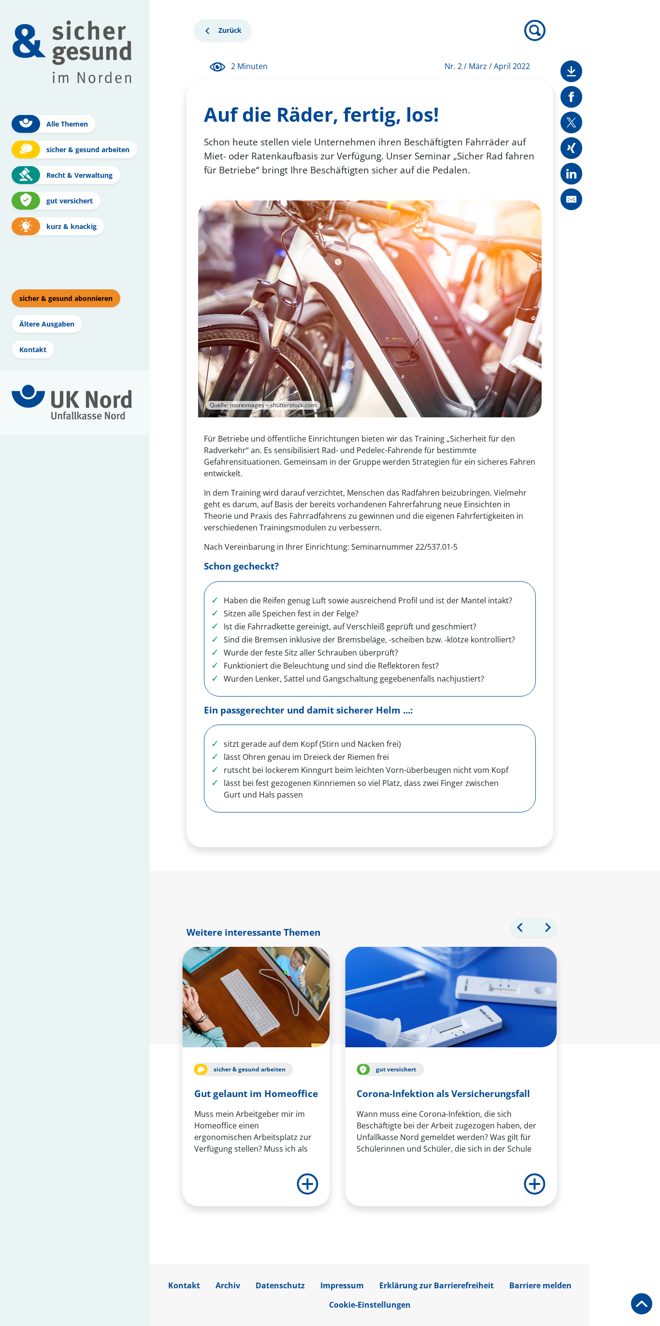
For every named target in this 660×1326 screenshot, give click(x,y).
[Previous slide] (520, 927)
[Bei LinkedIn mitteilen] (571, 174)
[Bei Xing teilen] (571, 148)
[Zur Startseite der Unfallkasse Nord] (72, 402)
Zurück (227, 33)
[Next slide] (547, 927)
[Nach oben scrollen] (641, 1303)
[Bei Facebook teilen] (571, 97)
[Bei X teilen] (571, 122)
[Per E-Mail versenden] (571, 199)
